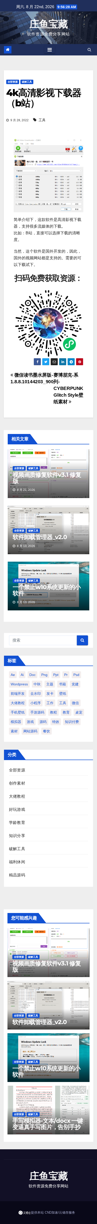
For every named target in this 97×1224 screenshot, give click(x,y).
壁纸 (62, 694)
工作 (50, 703)
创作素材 (17, 783)
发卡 (50, 694)
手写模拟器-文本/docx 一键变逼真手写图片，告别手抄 (47, 1123)
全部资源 (13, 81)
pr (66, 675)
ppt (55, 675)
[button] (89, 50)
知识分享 (17, 836)
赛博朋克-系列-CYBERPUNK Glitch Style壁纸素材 (68, 388)
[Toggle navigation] (49, 49)
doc (32, 675)
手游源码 (37, 712)
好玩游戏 (17, 809)
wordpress (19, 684)
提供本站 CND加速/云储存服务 (53, 1212)
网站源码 (30, 731)
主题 (49, 684)
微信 (75, 703)
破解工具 (27, 81)
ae (13, 675)
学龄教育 (17, 822)
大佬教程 (18, 703)
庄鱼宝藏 (48, 24)
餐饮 (46, 731)
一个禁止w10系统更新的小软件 (46, 590)
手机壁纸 (18, 712)
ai (22, 675)
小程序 (35, 703)
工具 (42, 120)
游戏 (30, 722)
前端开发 (18, 694)
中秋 (37, 684)
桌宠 (78, 712)
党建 (75, 684)
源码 (43, 722)
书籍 (62, 684)
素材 (14, 731)
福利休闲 (17, 862)
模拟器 (16, 722)
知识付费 (72, 722)
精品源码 (17, 875)
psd (76, 675)
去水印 (35, 694)
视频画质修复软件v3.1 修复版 (47, 477)
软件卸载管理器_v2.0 (40, 537)
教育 (66, 712)
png (44, 675)
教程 (53, 712)
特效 (55, 722)
